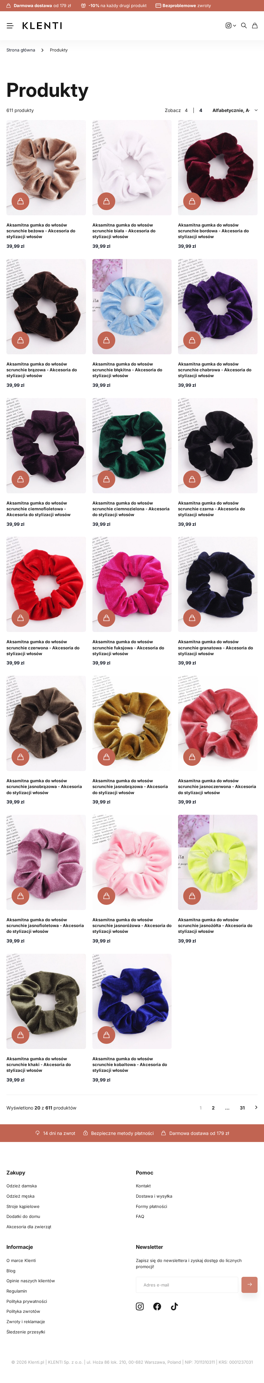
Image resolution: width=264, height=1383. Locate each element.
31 (242, 1107)
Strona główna (20, 49)
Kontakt (143, 1185)
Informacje (19, 1247)
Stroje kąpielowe (23, 1206)
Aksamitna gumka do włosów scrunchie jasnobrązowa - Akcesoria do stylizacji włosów (44, 786)
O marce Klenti (21, 1260)
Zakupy (15, 1172)
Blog (10, 1270)
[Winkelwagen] (255, 26)
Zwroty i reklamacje (25, 1321)
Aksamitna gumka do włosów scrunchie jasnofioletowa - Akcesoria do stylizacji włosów (45, 925)
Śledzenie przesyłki (25, 1331)
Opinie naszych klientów (30, 1280)
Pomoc (144, 1172)
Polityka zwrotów (23, 1311)
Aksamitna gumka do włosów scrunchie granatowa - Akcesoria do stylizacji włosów (215, 647)
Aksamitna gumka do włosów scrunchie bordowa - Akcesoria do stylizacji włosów (213, 230)
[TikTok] (174, 1307)
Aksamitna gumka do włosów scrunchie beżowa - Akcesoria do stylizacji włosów (40, 230)
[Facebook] (157, 1307)
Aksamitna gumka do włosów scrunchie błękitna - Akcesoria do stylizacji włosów (127, 369)
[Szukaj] (244, 26)
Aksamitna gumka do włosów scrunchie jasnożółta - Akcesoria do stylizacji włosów (215, 925)
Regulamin (16, 1291)
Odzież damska (21, 1185)
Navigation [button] (10, 26)
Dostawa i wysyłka (154, 1196)
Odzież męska (20, 1196)
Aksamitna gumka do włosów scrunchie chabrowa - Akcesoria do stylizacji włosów (214, 369)
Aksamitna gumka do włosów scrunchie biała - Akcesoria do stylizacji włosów (124, 230)
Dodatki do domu (23, 1216)
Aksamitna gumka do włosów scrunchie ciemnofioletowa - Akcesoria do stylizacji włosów (38, 508)
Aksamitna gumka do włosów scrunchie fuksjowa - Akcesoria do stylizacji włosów (128, 647)
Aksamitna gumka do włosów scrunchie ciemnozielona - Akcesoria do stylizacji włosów (131, 508)
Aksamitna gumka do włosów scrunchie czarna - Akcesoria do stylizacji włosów (211, 508)
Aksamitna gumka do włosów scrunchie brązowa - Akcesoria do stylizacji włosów (41, 369)
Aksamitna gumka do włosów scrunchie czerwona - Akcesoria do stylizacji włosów (43, 647)
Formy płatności (151, 1206)
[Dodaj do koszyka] (20, 201)
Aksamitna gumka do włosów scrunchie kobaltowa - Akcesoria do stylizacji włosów (129, 1064)
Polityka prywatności (26, 1301)
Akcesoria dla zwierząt (28, 1226)
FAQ (140, 1216)
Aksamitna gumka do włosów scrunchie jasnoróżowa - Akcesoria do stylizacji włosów (132, 925)
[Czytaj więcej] (231, 26)
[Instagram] (140, 1307)
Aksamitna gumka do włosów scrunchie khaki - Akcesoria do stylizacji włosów (38, 1064)
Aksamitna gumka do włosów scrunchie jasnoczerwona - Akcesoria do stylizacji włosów (217, 786)
